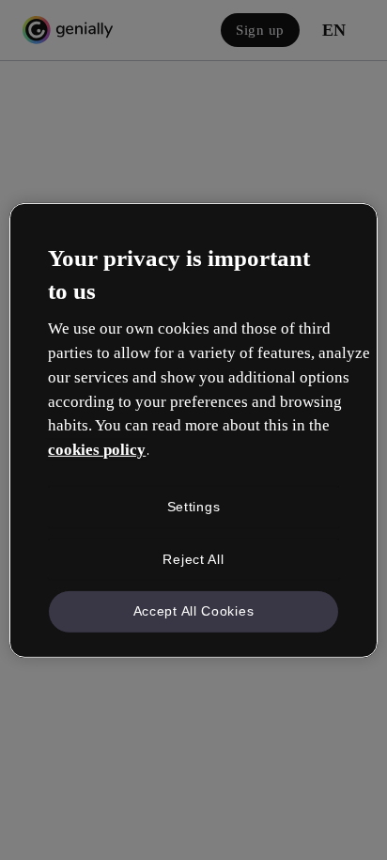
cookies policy (97, 450)
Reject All (193, 558)
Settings (194, 506)
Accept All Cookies (194, 610)
